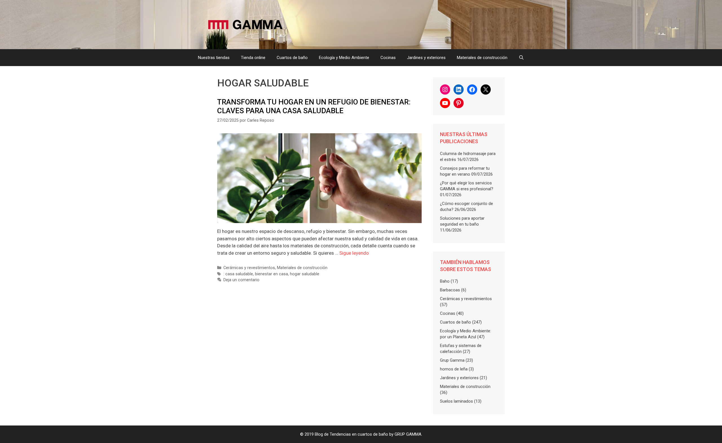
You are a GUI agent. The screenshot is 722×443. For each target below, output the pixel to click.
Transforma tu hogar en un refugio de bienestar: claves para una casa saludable (314, 106)
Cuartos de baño (292, 57)
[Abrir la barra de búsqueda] (521, 57)
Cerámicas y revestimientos (249, 267)
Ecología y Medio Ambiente (344, 57)
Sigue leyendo (354, 253)
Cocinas (388, 57)
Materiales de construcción (482, 57)
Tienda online (253, 57)
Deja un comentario (241, 280)
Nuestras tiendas (214, 57)
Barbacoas (450, 290)
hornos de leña (454, 369)
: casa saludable (238, 274)
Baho (445, 281)
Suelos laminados (456, 401)
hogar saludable (304, 274)
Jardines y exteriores (426, 57)
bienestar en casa (271, 274)
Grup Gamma (452, 360)
